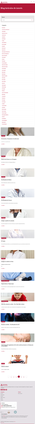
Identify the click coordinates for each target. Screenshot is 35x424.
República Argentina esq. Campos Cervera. (8, 407)
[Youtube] (6, 389)
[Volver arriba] (34, 422)
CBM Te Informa (3, 397)
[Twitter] (4, 389)
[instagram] (3, 389)
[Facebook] (1, 389)
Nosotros (2, 393)
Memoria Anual (20, 393)
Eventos (2, 398)
